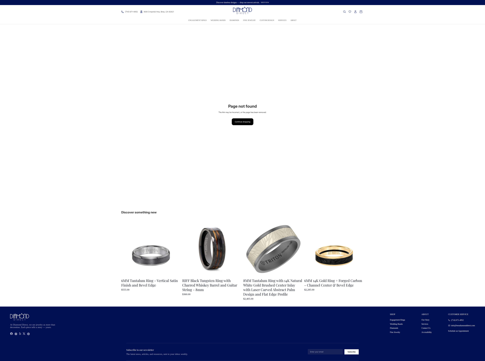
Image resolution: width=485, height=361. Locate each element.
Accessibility (426, 332)
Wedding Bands (396, 324)
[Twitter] (24, 333)
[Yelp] (20, 333)
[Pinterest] (28, 333)
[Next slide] (360, 248)
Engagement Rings (397, 320)
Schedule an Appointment (458, 331)
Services (424, 324)
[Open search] (344, 11)
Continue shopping (242, 122)
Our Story (425, 320)
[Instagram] (16, 333)
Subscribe (352, 352)
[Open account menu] (355, 11)
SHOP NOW (265, 2)
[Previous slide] (308, 248)
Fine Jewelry (395, 332)
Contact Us (425, 328)
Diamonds (394, 328)
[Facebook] (11, 333)
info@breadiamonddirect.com (463, 326)
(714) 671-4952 (457, 320)
